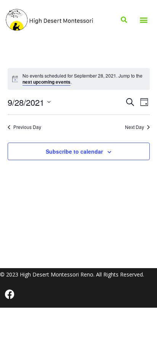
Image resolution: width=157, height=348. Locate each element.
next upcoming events (46, 81)
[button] (144, 20)
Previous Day (27, 127)
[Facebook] (9, 294)
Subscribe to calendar (74, 151)
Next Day (134, 127)
